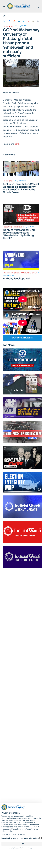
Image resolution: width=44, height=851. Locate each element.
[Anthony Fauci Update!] (21, 260)
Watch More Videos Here (22, 338)
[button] (4, 6)
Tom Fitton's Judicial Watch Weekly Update (20, 273)
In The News (8, 26)
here (17, 143)
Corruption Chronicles (13, 227)
